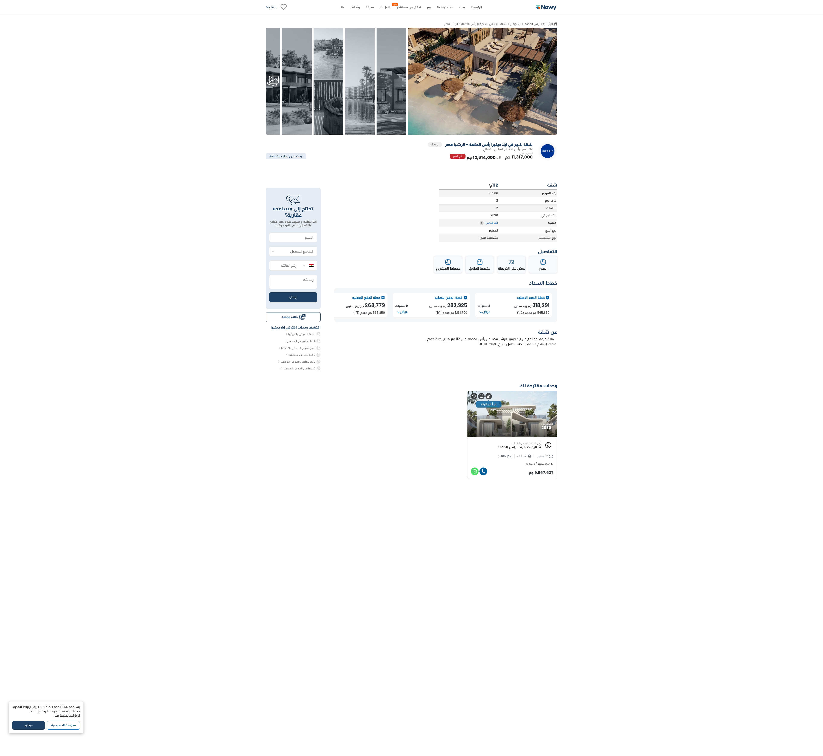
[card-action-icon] (488, 396)
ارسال (293, 297)
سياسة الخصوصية (63, 725)
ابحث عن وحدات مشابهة (286, 156)
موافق (28, 725)
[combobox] (297, 251)
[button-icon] (483, 471)
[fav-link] (283, 7)
